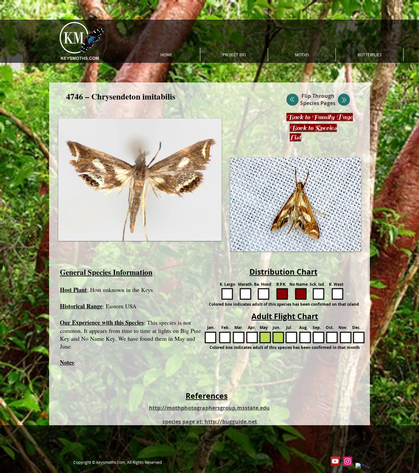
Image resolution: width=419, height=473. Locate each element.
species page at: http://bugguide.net (209, 421)
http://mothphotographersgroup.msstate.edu (209, 407)
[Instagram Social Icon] (347, 461)
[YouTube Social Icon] (335, 461)
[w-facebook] (360, 467)
